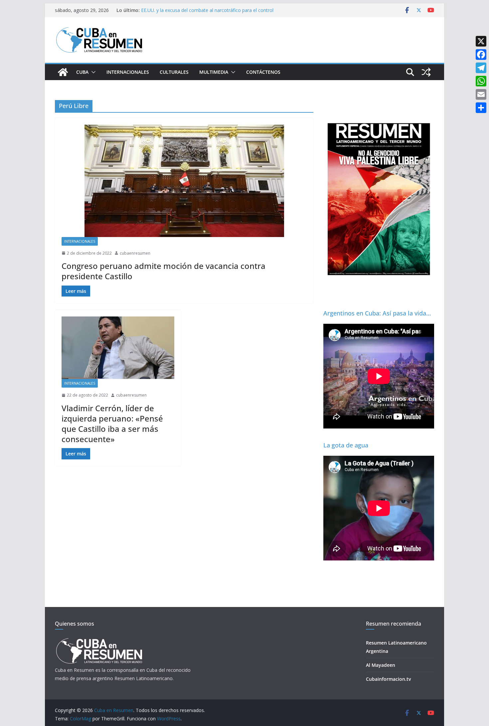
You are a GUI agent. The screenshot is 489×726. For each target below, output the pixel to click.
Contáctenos (263, 72)
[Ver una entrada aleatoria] (426, 72)
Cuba (82, 72)
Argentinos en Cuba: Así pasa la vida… (377, 313)
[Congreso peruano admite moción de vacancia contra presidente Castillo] (184, 181)
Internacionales (127, 72)
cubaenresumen (135, 253)
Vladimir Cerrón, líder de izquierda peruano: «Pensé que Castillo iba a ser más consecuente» (112, 424)
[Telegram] (481, 67)
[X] (481, 41)
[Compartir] (481, 107)
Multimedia (213, 72)
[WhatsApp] (481, 81)
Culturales (174, 72)
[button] (92, 72)
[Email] (481, 94)
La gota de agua (345, 445)
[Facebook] (481, 54)
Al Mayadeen (380, 665)
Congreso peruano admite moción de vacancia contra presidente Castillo (163, 271)
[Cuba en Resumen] (63, 72)
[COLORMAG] (99, 640)
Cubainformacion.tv (388, 679)
